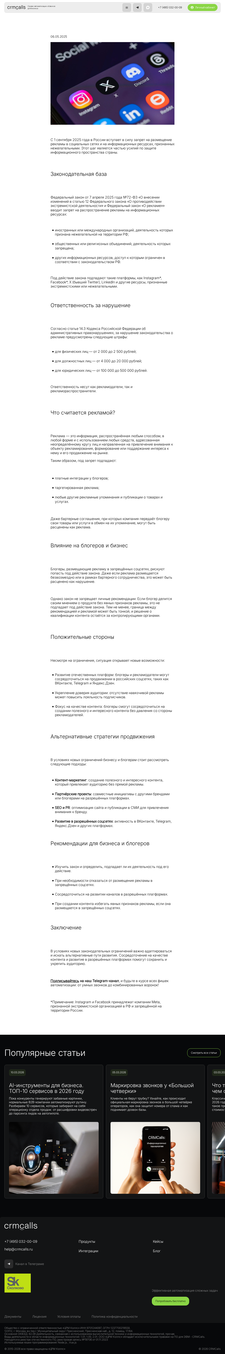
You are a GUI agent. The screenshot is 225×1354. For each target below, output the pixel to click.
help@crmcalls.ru (18, 1249)
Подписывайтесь (65, 981)
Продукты (87, 1241)
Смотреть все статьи (204, 1052)
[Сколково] (17, 1283)
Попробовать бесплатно (170, 1301)
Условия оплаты (69, 1316)
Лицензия (39, 1316)
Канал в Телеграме (29, 1264)
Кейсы (158, 1241)
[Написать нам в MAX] (147, 7)
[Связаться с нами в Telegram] (137, 7)
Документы (12, 1316)
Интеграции (88, 1251)
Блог (157, 1251)
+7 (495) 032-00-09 (170, 7)
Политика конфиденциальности (115, 1316)
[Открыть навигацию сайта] (126, 7)
